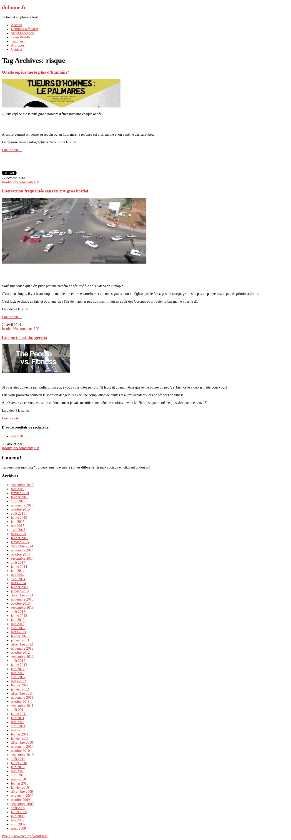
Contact (16, 49)
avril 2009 (18, 824)
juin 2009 (18, 816)
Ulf (36, 182)
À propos (17, 45)
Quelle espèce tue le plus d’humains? (35, 72)
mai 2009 (17, 820)
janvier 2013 (20, 640)
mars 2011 (18, 730)
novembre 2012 (22, 648)
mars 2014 (18, 583)
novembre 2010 (22, 746)
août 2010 (18, 759)
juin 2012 (18, 669)
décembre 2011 (22, 693)
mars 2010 (18, 779)
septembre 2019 (22, 485)
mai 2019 (17, 489)
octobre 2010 (20, 751)
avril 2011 (18, 726)
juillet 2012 (19, 665)
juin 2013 (18, 620)
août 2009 (18, 808)
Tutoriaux (18, 41)
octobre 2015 (20, 509)
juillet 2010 (19, 763)
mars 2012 (18, 681)
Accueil (16, 25)
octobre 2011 (20, 701)
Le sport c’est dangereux (24, 337)
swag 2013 (19, 436)
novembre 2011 (22, 697)
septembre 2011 (22, 706)
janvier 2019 (20, 493)
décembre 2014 (22, 546)
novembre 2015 (22, 505)
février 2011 (19, 734)
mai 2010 (17, 771)
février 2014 (19, 587)
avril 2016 (18, 501)
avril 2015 (18, 530)
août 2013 (18, 611)
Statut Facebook (22, 33)
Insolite (7, 182)
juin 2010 (18, 767)
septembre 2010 (22, 755)
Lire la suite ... (12, 150)
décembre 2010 (22, 742)
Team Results (20, 37)
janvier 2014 (20, 591)
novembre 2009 (22, 796)
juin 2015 (18, 521)
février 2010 (19, 783)
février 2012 (19, 685)
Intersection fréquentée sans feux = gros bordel (45, 191)
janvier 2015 (20, 542)
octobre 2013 (20, 603)
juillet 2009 (19, 812)
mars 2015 (18, 534)
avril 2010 (18, 775)
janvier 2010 (20, 787)
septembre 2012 (22, 656)
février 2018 (19, 497)
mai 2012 (17, 673)
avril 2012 (18, 677)
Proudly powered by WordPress (25, 836)
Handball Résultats (24, 29)
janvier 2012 (20, 689)
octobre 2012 (20, 652)
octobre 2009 (20, 800)
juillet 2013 (19, 616)
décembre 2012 (22, 644)
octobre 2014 (20, 554)
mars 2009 (18, 828)
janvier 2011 (20, 738)
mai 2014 (17, 575)
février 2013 (19, 636)
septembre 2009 (22, 804)
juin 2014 (18, 571)
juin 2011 (17, 718)
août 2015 (18, 513)
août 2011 (18, 710)
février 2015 (19, 538)
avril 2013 (18, 628)
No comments (23, 182)
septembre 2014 (22, 558)
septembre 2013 (22, 607)
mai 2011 (17, 722)
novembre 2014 (22, 550)
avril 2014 (18, 579)
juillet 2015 (19, 517)
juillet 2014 (19, 566)
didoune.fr (14, 7)
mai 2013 (17, 624)
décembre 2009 (22, 791)
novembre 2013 (22, 599)
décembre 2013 (22, 595)
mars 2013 (18, 632)
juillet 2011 (19, 714)
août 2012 (18, 661)
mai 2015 (17, 526)
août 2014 (18, 562)
